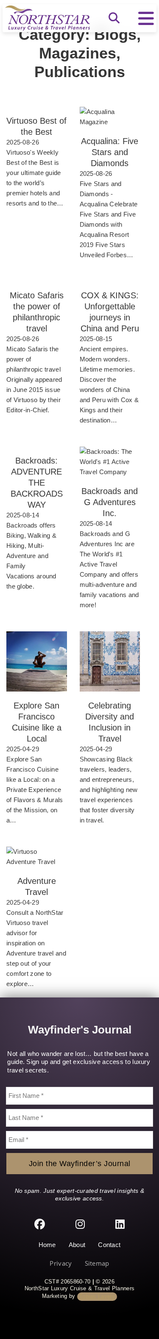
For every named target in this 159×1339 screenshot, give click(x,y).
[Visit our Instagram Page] (80, 1224)
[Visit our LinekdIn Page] (120, 1224)
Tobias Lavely (97, 1296)
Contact (109, 1244)
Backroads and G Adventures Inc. (109, 502)
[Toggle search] (114, 18)
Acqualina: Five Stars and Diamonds (109, 152)
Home (47, 1244)
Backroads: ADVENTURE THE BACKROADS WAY (37, 482)
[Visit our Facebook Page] (39, 1224)
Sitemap (97, 1263)
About (77, 1244)
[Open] (146, 18)
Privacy (61, 1263)
